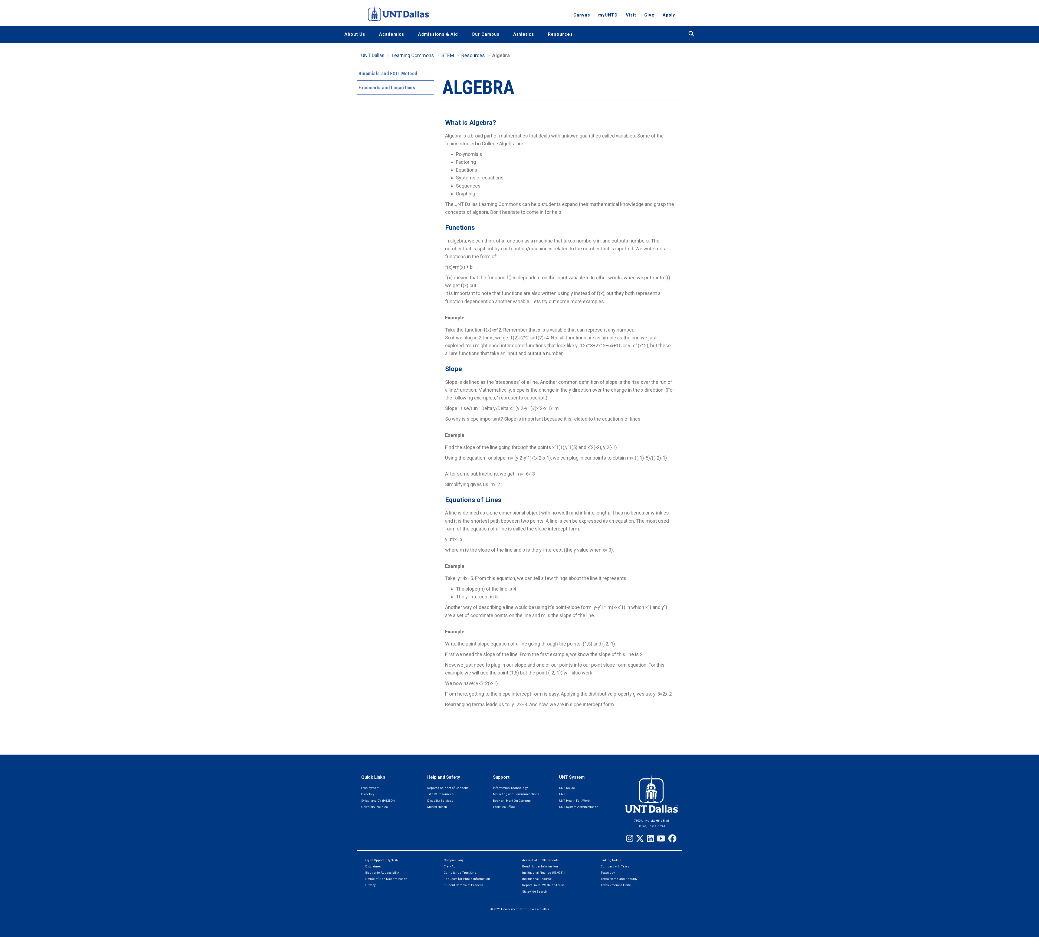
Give (649, 15)
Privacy (370, 885)
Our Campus (485, 34)
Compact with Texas (615, 866)
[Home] (398, 13)
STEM (447, 55)
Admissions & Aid (438, 34)
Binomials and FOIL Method (388, 73)
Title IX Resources (440, 794)
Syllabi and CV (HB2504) (378, 800)
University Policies (374, 807)
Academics (391, 34)
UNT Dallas (372, 55)
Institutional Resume (537, 879)
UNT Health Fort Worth (575, 800)
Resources (560, 34)
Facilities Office (504, 807)
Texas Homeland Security (619, 879)
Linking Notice (611, 860)
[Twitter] (640, 838)
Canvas (581, 15)
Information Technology (510, 788)
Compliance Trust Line (460, 872)
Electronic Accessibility (382, 872)
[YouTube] (661, 838)
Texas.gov (608, 872)
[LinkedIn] (650, 838)
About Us (354, 34)
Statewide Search (534, 891)
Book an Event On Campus (512, 800)
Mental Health (437, 807)
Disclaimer (373, 866)
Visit (631, 15)
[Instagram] (629, 838)
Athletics (523, 34)
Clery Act (450, 866)
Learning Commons (413, 55)
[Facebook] (672, 838)
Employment (370, 788)
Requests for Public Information (467, 879)
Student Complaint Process (463, 885)
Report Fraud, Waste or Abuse (543, 885)
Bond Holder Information (540, 866)
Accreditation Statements (540, 860)
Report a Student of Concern (447, 788)
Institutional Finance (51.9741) (543, 872)
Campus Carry (453, 860)
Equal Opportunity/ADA (381, 860)
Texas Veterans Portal (616, 885)
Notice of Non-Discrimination (386, 879)
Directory (367, 794)
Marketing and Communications (516, 794)
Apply (669, 15)
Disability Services (440, 800)
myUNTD (608, 15)
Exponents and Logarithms (387, 87)
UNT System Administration (578, 807)
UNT (562, 794)
